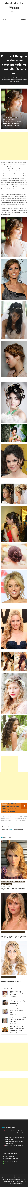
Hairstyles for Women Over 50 (13, 1131)
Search (23, 19)
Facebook (11, 1176)
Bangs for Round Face (11, 1164)
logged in (11, 829)
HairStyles (4, 1176)
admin (13, 119)
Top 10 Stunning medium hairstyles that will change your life (21, 818)
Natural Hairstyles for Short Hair (14, 1145)
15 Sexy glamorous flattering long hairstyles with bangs (17, 993)
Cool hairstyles (20, 881)
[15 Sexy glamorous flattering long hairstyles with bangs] (5, 993)
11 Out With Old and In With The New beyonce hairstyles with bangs (17, 1028)
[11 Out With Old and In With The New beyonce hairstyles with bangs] (5, 1029)
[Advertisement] (14, 36)
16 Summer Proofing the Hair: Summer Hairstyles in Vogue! (6, 818)
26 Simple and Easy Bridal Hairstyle (11, 981)
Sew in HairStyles (9, 1156)
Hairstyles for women (6, 884)
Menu (4, 20)
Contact (24, 1176)
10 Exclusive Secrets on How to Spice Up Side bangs (16, 1010)
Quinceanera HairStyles (11, 1158)
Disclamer (17, 1176)
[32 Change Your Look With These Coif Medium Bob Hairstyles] (5, 1020)
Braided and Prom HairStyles (10, 117)
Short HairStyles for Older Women (14, 1162)
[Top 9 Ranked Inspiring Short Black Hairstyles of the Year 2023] (5, 1002)
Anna (8, 886)
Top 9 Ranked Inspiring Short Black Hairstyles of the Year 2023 (17, 1001)
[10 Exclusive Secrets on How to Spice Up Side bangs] (5, 1011)
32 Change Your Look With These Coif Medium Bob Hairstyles (18, 1019)
